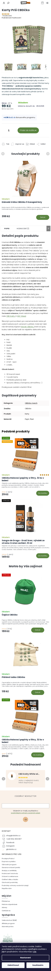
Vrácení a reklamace (10, 876)
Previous (3, 153)
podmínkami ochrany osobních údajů (25, 813)
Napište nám (7, 888)
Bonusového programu (25, 117)
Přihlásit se (26, 820)
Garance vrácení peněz (11, 867)
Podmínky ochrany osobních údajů (15, 885)
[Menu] (47, 3)
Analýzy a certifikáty (9, 871)
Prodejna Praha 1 (8, 859)
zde (34, 951)
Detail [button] (37, 630)
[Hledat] (8, 3)
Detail (42, 217)
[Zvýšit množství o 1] (13, 130)
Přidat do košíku (27, 130)
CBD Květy (10, 316)
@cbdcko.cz (11, 849)
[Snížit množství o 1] (4, 130)
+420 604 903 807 (14, 839)
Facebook (10, 842)
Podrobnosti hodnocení (11, 18)
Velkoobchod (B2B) (9, 920)
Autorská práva (7, 926)
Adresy (4, 907)
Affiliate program (8, 923)
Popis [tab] (6, 228)
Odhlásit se (6, 911)
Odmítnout (13, 965)
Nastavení (25, 957)
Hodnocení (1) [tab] (23, 228)
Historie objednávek (9, 904)
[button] (25, 626)
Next (48, 153)
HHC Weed (21, 316)
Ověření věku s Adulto (10, 879)
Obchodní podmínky (10, 882)
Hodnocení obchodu (10, 873)
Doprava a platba (8, 861)
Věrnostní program (9, 865)
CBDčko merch (31, 403)
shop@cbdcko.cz (13, 836)
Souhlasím (37, 965)
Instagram (10, 846)
